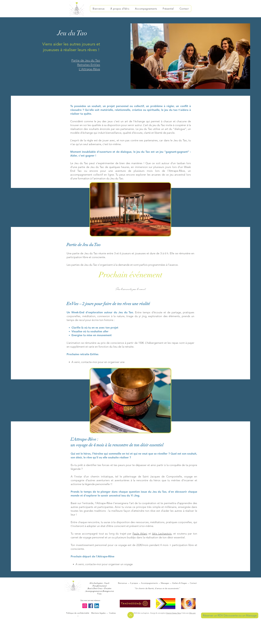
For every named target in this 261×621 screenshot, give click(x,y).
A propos (134, 583)
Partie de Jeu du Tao (85, 60)
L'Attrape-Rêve (89, 69)
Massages (165, 583)
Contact (193, 583)
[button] (146, 9)
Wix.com (192, 613)
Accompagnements (149, 583)
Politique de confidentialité (77, 614)
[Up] (130, 615)
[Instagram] (84, 605)
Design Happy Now (173, 613)
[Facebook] (90, 605)
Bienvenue (122, 583)
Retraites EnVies (88, 65)
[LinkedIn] (96, 605)
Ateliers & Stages (179, 583)
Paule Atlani (140, 533)
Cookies (112, 613)
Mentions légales (99, 613)
